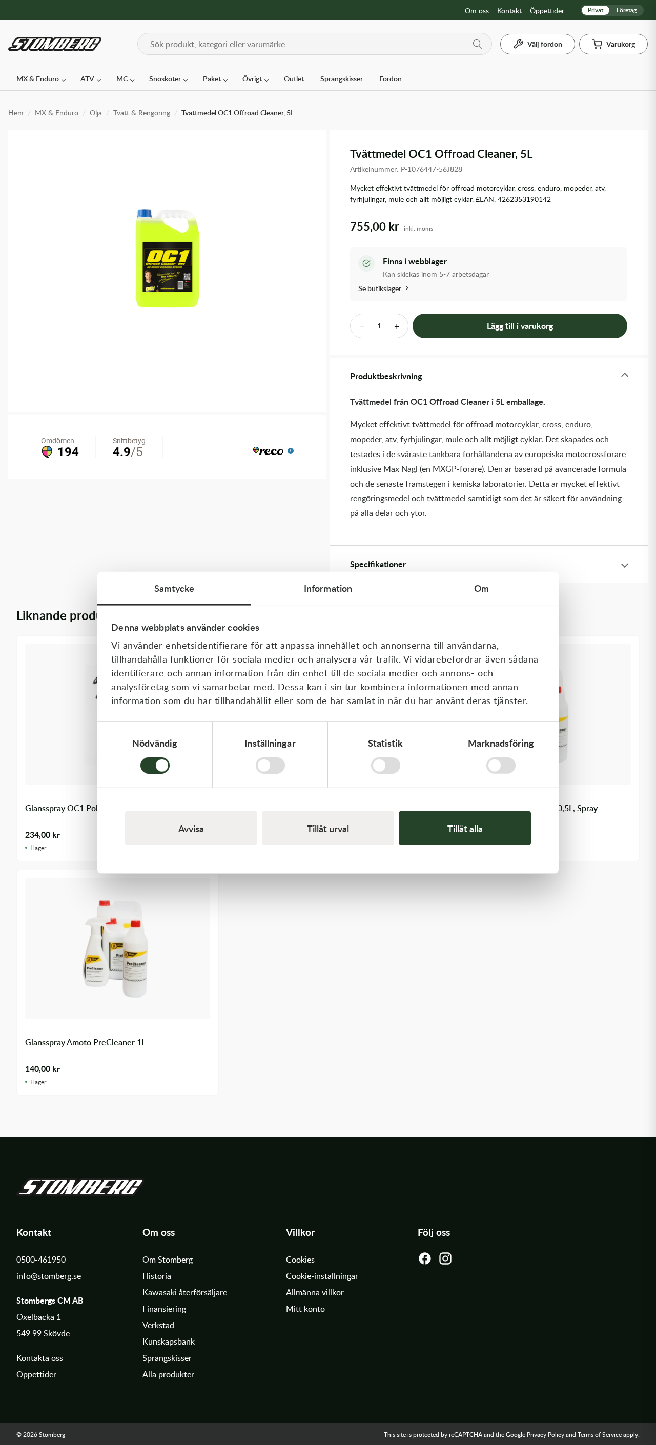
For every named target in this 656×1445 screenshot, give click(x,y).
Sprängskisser (341, 79)
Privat (595, 10)
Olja (96, 112)
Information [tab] (328, 588)
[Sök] (477, 44)
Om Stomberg (167, 1259)
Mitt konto (305, 1308)
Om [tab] (481, 588)
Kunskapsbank (168, 1341)
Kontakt (509, 10)
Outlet (294, 79)
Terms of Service (600, 1434)
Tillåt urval (328, 827)
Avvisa (191, 827)
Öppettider (547, 10)
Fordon (390, 79)
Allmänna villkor (315, 1292)
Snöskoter (165, 79)
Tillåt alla (465, 827)
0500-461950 (41, 1259)
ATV (87, 79)
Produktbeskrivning (386, 376)
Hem (16, 112)
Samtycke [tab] (174, 588)
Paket (212, 79)
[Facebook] (425, 1261)
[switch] (270, 765)
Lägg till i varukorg (520, 326)
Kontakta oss (39, 1358)
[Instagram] (445, 1261)
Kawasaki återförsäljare (184, 1292)
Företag (627, 10)
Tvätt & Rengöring (141, 112)
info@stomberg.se (48, 1276)
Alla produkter (168, 1374)
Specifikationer (378, 564)
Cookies (300, 1259)
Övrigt (252, 79)
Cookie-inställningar (322, 1276)
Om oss (477, 10)
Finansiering (164, 1308)
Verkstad (158, 1325)
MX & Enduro (37, 79)
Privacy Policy (545, 1434)
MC (122, 79)
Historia (156, 1276)
